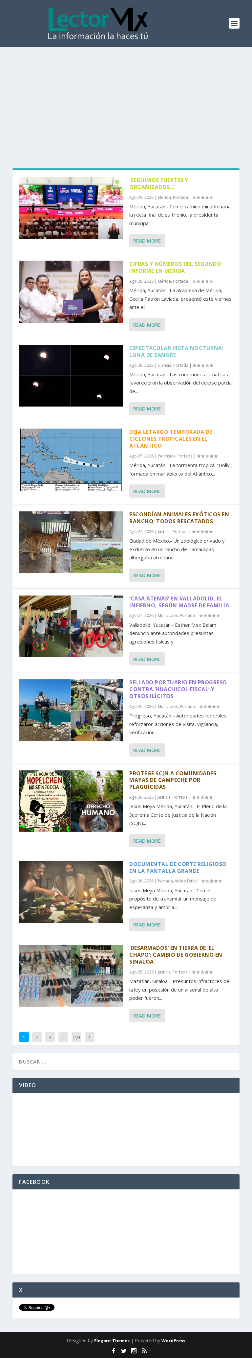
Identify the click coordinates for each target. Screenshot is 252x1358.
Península (167, 456)
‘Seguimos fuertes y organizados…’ (158, 183)
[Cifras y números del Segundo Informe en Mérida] (71, 292)
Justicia (164, 531)
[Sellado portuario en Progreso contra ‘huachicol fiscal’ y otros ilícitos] (71, 710)
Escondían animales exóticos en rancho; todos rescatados (179, 518)
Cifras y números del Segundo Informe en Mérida (175, 267)
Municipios (168, 615)
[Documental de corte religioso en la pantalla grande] (71, 892)
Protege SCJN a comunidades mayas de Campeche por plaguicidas (172, 780)
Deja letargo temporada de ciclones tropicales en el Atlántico (170, 438)
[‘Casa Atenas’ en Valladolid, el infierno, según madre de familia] (71, 626)
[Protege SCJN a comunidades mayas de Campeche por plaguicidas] (71, 801)
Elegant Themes (112, 1341)
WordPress (173, 1341)
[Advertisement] (126, 96)
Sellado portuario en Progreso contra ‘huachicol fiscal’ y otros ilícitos (178, 689)
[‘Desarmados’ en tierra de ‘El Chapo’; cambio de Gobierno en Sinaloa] (71, 976)
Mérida (164, 197)
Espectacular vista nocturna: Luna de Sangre (176, 351)
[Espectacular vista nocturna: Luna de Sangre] (71, 376)
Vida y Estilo (186, 881)
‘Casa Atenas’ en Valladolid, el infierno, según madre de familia (179, 602)
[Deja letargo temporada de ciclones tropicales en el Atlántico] (71, 460)
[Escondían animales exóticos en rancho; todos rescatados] (71, 542)
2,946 (76, 1042)
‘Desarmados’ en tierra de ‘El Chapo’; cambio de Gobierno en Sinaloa (175, 954)
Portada (180, 197)
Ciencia (164, 365)
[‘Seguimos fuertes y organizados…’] (71, 208)
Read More (147, 240)
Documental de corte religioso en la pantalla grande (178, 867)
